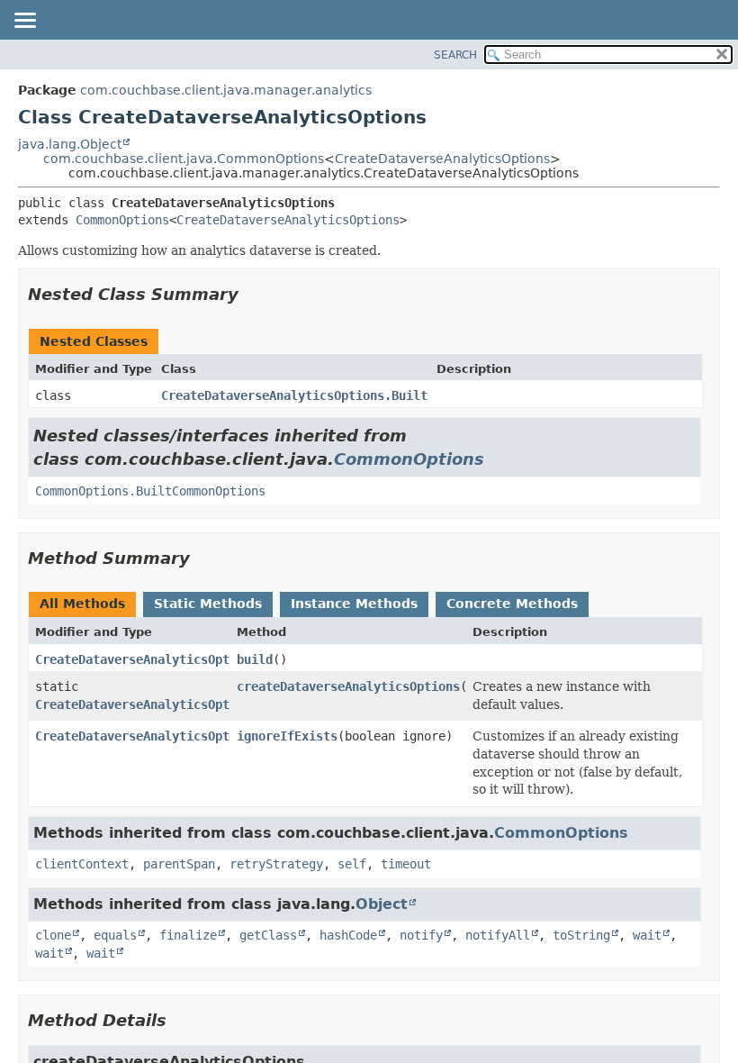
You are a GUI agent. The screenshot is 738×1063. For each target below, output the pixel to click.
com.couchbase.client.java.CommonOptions (183, 158)
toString (581, 935)
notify (421, 935)
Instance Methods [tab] (354, 603)
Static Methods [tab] (208, 603)
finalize (188, 935)
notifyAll (497, 935)
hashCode (348, 935)
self (352, 864)
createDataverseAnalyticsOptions (348, 686)
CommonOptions (122, 220)
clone (53, 935)
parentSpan (179, 864)
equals (115, 935)
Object (382, 904)
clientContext (82, 864)
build (255, 659)
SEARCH (455, 55)
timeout (406, 864)
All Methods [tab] (82, 603)
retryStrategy (276, 864)
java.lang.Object (70, 144)
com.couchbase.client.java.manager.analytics (226, 90)
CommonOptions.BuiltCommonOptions (150, 491)
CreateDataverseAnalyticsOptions (442, 158)
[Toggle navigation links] (24, 21)
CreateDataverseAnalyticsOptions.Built (294, 395)
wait (647, 935)
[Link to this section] (251, 294)
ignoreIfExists (287, 736)
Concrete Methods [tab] (512, 603)
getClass (268, 935)
